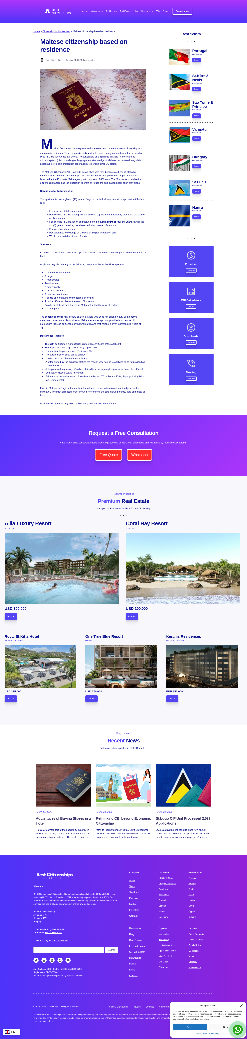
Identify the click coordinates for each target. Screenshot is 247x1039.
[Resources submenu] (152, 11)
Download (191, 270)
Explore (196, 60)
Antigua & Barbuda (167, 883)
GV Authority (165, 967)
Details (10, 616)
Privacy (137, 1006)
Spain (191, 889)
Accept (190, 1027)
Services (134, 892)
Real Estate (135, 940)
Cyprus (192, 911)
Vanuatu (162, 906)
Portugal (192, 878)
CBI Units (163, 961)
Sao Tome (163, 917)
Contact (133, 916)
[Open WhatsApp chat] (238, 1030)
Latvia (191, 906)
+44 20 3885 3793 (53, 932)
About (132, 880)
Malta (191, 894)
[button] (241, 1005)
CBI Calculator (137, 952)
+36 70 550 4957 (60, 940)
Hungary (193, 900)
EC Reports (194, 951)
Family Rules (195, 945)
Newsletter (164, 1006)
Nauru (162, 911)
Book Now (191, 378)
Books (132, 963)
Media (132, 904)
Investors (134, 910)
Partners (133, 898)
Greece (192, 883)
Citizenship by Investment (56, 31)
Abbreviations (195, 967)
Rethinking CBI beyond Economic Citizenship (123, 820)
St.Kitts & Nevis (166, 878)
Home (36, 31)
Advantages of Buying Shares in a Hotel (63, 820)
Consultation (182, 11)
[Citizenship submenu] (102, 11)
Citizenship (164, 934)
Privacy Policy (201, 1034)
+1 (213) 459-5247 (55, 929)
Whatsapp (139, 455)
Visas (191, 956)
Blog (131, 934)
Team (132, 886)
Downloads (135, 957)
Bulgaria (192, 917)
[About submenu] (87, 11)
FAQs (132, 969)
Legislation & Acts (167, 945)
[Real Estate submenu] (131, 11)
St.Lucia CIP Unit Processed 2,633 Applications (183, 820)
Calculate (191, 306)
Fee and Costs (137, 946)
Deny (225, 1027)
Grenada (163, 900)
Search (111, 950)
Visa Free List (165, 956)
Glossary (193, 962)
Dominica (163, 889)
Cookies (150, 1006)
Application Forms (167, 950)
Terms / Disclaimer (118, 1006)
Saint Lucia (164, 894)
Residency (164, 939)
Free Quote (108, 455)
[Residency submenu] (116, 11)
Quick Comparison (197, 934)
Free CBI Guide (196, 939)
